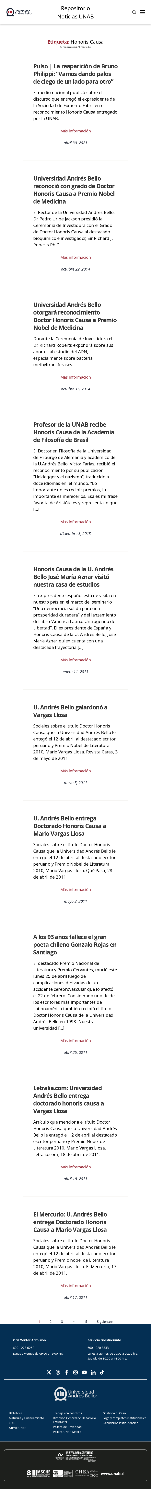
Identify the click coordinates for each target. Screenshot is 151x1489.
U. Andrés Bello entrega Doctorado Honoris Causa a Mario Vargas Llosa (69, 826)
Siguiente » (105, 1321)
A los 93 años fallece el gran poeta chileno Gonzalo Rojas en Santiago (75, 944)
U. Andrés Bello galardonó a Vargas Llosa (70, 711)
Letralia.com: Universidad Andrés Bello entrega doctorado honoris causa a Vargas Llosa (68, 1099)
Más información (75, 131)
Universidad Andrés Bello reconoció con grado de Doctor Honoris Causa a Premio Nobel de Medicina (74, 189)
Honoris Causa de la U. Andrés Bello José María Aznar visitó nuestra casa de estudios (73, 576)
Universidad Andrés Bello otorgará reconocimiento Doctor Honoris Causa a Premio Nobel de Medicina (75, 316)
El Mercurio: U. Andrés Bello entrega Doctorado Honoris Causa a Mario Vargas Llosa (70, 1222)
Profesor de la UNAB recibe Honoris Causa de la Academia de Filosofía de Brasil (73, 432)
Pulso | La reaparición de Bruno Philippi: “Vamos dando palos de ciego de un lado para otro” (75, 73)
